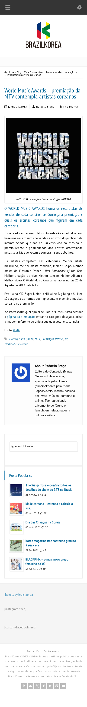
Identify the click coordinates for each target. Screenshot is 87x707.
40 (44, 568)
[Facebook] (43, 686)
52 (46, 527)
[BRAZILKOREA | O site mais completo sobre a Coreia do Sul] (43, 47)
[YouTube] (63, 686)
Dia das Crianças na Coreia (43, 522)
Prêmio (59, 339)
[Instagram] (56, 686)
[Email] (30, 686)
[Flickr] (50, 686)
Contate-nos (51, 651)
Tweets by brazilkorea (18, 595)
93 (45, 494)
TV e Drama (70, 106)
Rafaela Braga (45, 106)
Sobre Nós (33, 651)
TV (66, 339)
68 (45, 513)
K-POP (22, 339)
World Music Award (16, 344)
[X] (37, 686)
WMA (16, 330)
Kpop (30, 339)
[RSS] (24, 686)
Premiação (48, 339)
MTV (37, 339)
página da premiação (21, 317)
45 (44, 550)
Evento (13, 339)
